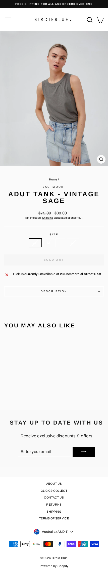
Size (54, 234)
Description (54, 291)
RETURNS (54, 504)
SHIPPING (54, 511)
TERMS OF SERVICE (54, 518)
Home (53, 179)
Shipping (47, 217)
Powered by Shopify (54, 566)
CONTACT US (54, 497)
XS (35, 243)
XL (73, 243)
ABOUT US (54, 483)
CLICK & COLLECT (54, 490)
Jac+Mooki (54, 186)
